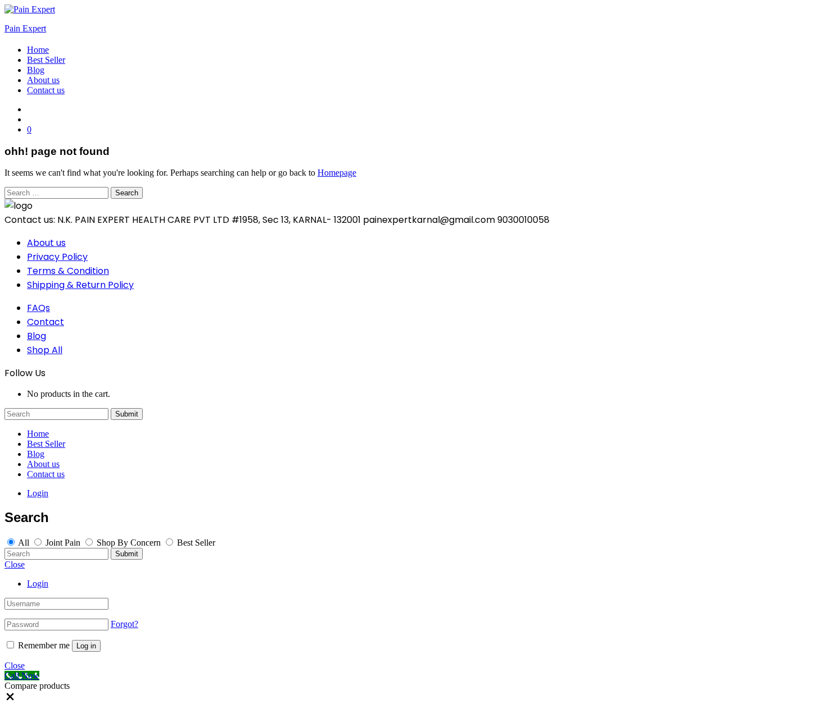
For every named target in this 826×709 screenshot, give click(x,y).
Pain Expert (25, 28)
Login (37, 493)
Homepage (336, 172)
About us (43, 80)
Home (38, 49)
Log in (86, 646)
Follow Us (25, 373)
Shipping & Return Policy (80, 284)
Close (14, 564)
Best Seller (46, 60)
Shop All (44, 350)
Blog (35, 70)
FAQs (38, 307)
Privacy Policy (57, 256)
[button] (10, 699)
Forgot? (124, 624)
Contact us (46, 90)
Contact (45, 321)
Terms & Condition (68, 270)
